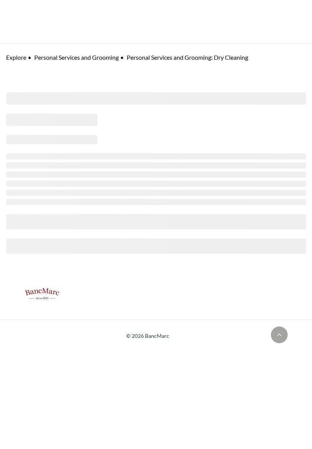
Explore (16, 57)
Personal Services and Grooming (76, 57)
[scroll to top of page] (279, 334)
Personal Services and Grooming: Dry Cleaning (187, 57)
